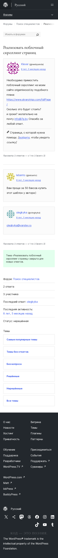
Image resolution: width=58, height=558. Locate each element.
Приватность (11, 439)
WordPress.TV (13, 466)
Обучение (9, 449)
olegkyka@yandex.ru (19, 225)
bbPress (9, 488)
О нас (6, 422)
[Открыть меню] (53, 5)
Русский (16, 508)
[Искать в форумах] (37, 34)
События (36, 455)
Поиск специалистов (28, 24)
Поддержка (10, 455)
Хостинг (8, 433)
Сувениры (38, 466)
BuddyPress (12, 494)
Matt (7, 483)
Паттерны (37, 439)
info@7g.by (21, 118)
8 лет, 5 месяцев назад (33, 69)
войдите (24, 137)
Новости (8, 427)
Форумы (7, 14)
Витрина (36, 422)
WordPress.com (14, 477)
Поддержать (40, 461)
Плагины (36, 433)
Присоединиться (41, 449)
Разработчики (11, 461)
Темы (34, 427)
